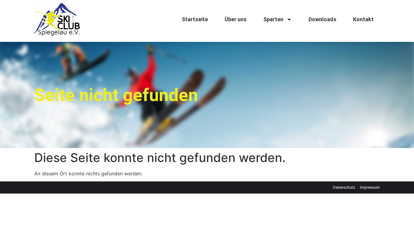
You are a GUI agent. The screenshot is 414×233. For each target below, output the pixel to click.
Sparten (273, 19)
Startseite (195, 19)
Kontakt (363, 19)
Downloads (322, 19)
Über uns (236, 19)
